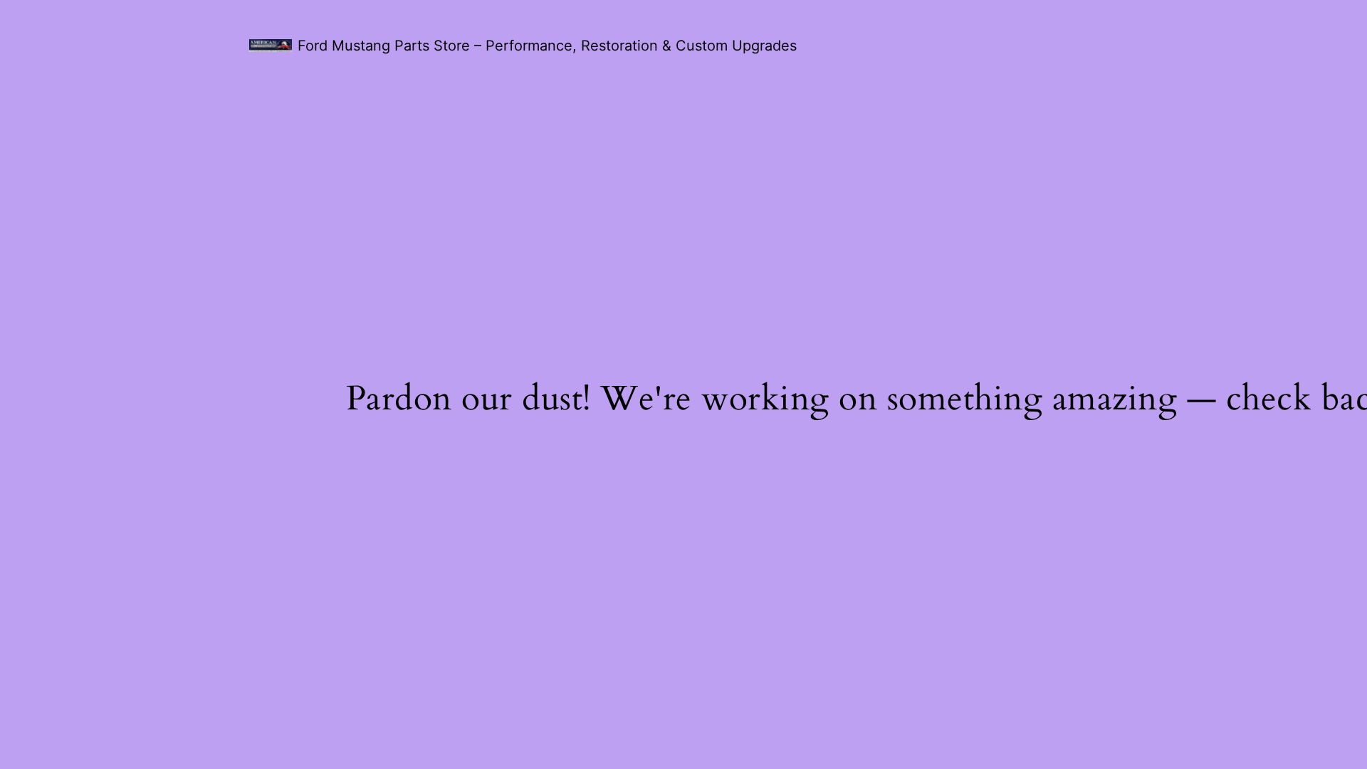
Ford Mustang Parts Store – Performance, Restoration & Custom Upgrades (547, 45)
